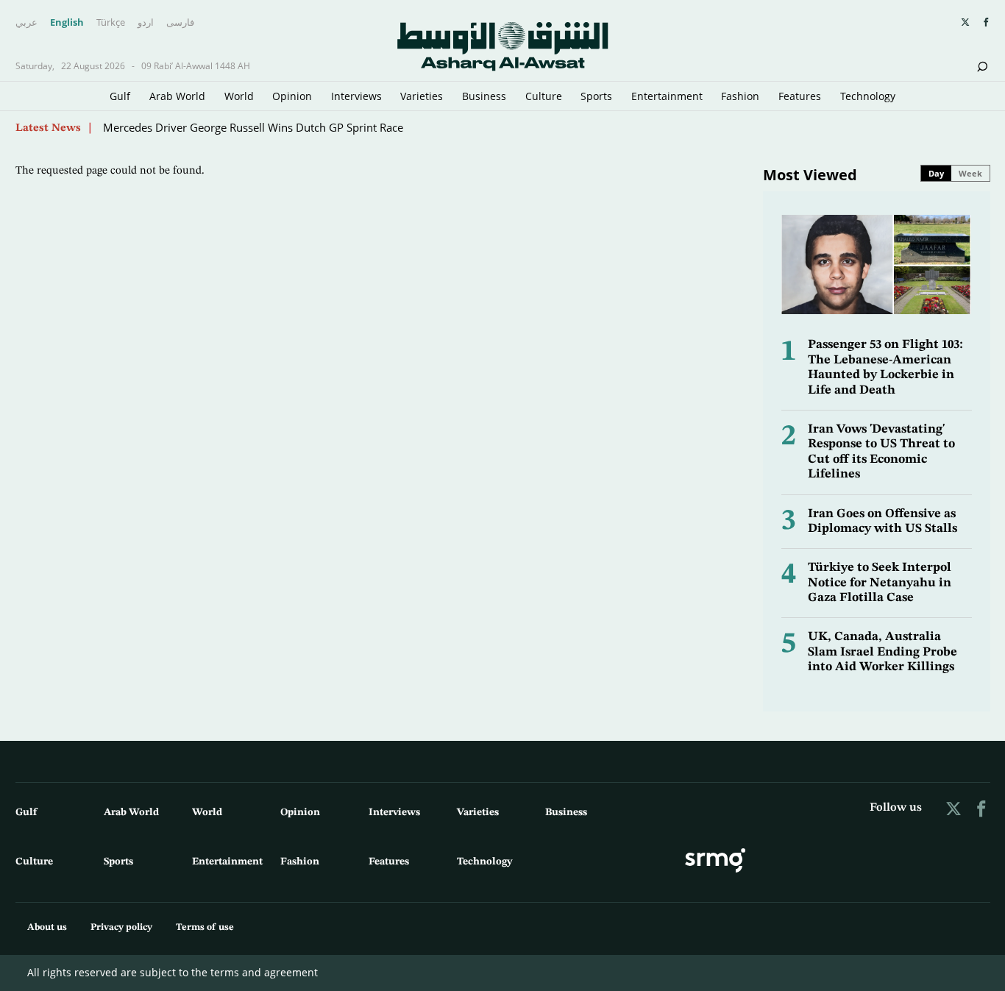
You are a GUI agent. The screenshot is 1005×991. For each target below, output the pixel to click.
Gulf (120, 96)
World (239, 96)
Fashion (740, 96)
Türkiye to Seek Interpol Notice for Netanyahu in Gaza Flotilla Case (879, 582)
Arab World (177, 96)
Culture (543, 96)
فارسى (180, 23)
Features (799, 96)
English (67, 23)
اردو (146, 23)
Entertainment (667, 96)
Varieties (421, 96)
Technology (867, 96)
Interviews (356, 96)
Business (484, 96)
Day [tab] (936, 173)
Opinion (292, 96)
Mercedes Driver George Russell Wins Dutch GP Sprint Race (253, 127)
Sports (596, 96)
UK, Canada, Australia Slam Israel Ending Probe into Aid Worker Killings (882, 652)
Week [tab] (970, 173)
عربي (26, 23)
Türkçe (110, 23)
